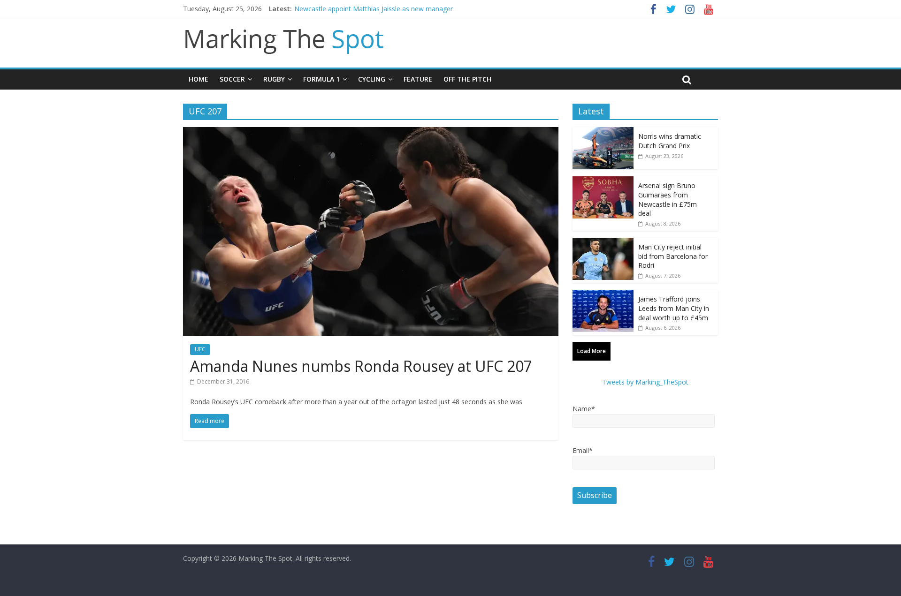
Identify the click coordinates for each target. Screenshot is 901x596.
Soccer (232, 79)
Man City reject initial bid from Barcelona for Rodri (673, 256)
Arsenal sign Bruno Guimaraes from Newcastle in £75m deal (667, 199)
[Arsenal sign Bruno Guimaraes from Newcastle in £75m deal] (603, 181)
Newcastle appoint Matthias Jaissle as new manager (373, 8)
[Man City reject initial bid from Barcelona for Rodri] (603, 242)
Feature (418, 79)
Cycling (371, 79)
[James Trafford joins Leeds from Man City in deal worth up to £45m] (603, 294)
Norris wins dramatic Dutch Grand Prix (669, 141)
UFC (200, 349)
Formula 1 (321, 79)
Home (198, 79)
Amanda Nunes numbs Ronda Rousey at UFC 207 (361, 366)
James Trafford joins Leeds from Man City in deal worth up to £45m (673, 308)
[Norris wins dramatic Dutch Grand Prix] (603, 132)
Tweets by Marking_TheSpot (645, 381)
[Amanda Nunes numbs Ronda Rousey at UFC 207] (370, 133)
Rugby (274, 79)
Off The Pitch (467, 79)
